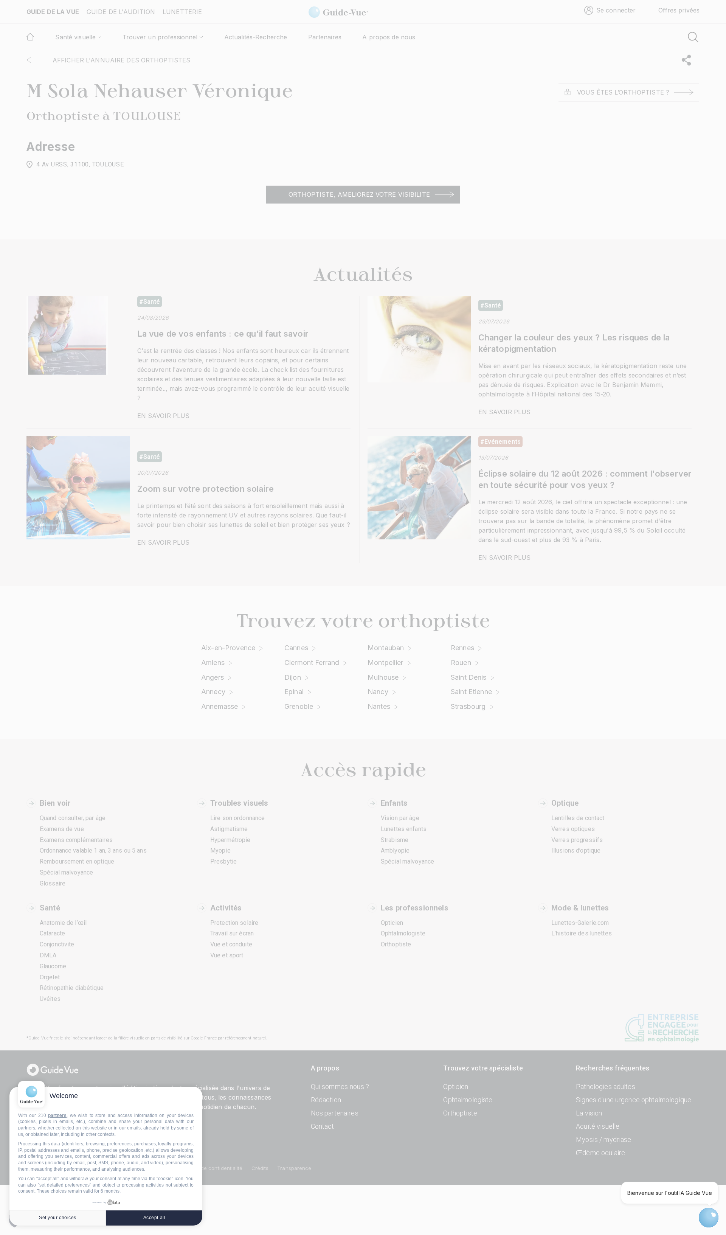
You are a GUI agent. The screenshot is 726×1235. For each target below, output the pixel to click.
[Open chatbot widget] (708, 1217)
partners (57, 1115)
